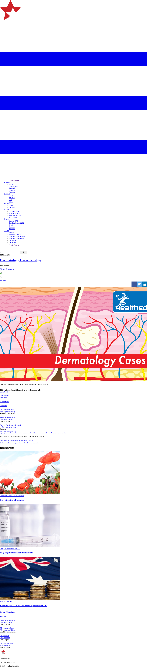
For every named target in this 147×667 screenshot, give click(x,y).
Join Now (7, 392)
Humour (7, 209)
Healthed (3, 280)
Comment (12, 207)
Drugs (2, 549)
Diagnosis (12, 188)
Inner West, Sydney (6, 419)
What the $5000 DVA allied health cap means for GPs (23, 606)
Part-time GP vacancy (7, 417)
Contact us (12, 242)
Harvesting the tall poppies (12, 500)
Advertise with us (15, 234)
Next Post (3, 397)
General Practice (18, 496)
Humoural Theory (15, 215)
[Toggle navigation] (2, 28)
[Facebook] (134, 284)
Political (7, 194)
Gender (10, 496)
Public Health (13, 186)
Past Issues (12, 240)
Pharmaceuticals (10, 549)
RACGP (12, 198)
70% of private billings (7, 411)
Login (2, 392)
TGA (10, 200)
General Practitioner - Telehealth (11, 425)
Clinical (7, 182)
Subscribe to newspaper (17, 236)
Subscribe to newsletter (16, 238)
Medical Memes (14, 213)
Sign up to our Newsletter (8, 433)
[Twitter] (139, 284)
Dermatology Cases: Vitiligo (20, 260)
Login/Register (14, 180)
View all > (3, 406)
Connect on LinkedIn (58, 433)
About (6, 231)
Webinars (12, 192)
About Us (12, 233)
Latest (11, 184)
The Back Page (14, 211)
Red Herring (13, 217)
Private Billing (5, 638)
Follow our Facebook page (41, 433)
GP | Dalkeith (4, 636)
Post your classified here (8, 431)
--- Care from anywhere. (8, 427)
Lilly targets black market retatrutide (16, 553)
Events (6, 219)
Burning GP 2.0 (14, 221)
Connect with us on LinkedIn (29, 443)
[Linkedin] (144, 284)
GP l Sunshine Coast (7, 410)
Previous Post (4, 395)
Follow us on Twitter (25, 433)
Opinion (7, 204)
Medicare (3, 601)
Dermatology (10, 269)
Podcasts (12, 190)
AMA (11, 202)
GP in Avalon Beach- (7, 643)
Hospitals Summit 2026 (17, 223)
